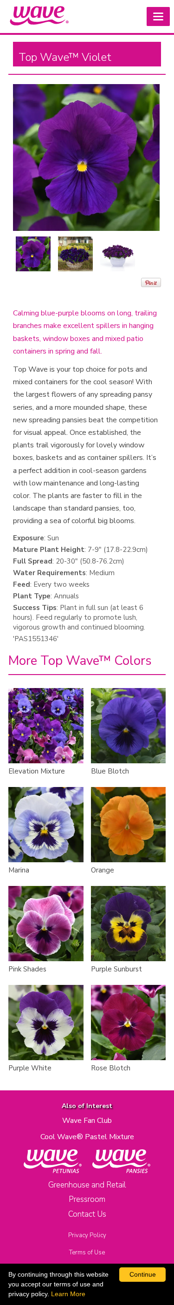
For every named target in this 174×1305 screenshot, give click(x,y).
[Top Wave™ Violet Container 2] (117, 253)
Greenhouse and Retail (87, 1185)
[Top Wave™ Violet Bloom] (33, 253)
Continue (142, 1274)
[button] (158, 16)
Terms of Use (87, 1252)
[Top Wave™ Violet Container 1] (75, 253)
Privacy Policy (87, 1235)
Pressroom (87, 1199)
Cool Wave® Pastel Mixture (87, 1137)
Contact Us (87, 1214)
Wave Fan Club (87, 1120)
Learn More (68, 1294)
